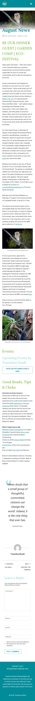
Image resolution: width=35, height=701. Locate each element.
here (30, 294)
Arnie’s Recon (7, 445)
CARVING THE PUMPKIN (26, 567)
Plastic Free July (8, 99)
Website (8, 637)
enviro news (25, 432)
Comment (9, 591)
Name (8, 618)
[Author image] (3, 36)
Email (7, 627)
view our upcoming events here (17, 370)
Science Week (19, 440)
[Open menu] (31, 3)
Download (5, 435)
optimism (18, 224)
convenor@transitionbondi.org (13, 187)
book (4, 158)
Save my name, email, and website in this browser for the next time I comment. (18, 644)
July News (8, 565)
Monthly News (7, 25)
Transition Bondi (11, 36)
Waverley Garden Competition (12, 430)
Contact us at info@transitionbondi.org (17, 667)
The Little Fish (17, 450)
